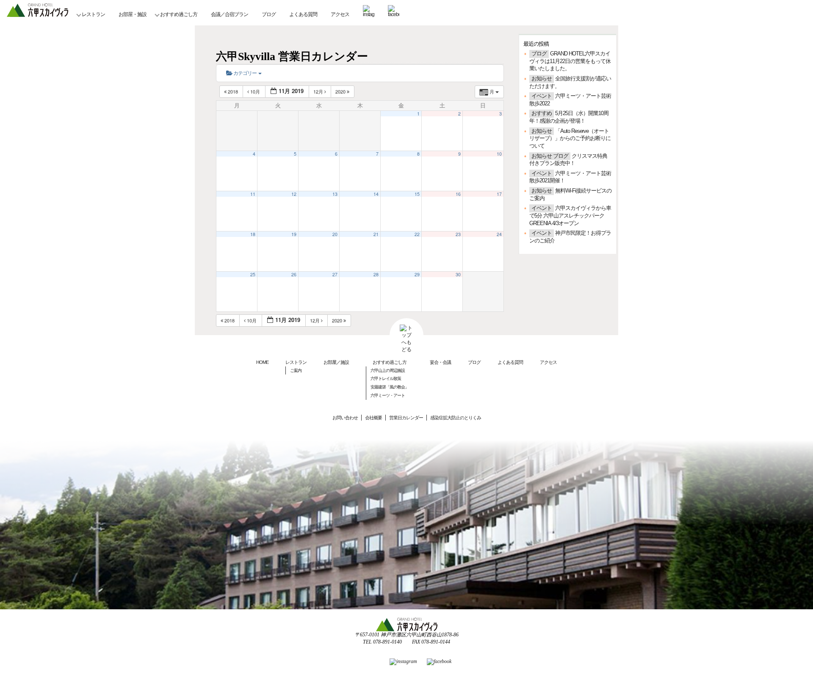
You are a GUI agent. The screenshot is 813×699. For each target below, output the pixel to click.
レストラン (93, 14)
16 (458, 194)
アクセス (340, 14)
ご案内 (295, 370)
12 (293, 194)
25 (252, 274)
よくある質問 (303, 14)
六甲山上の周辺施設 (388, 370)
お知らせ (541, 79)
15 (417, 194)
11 (252, 194)
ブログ (269, 14)
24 (499, 234)
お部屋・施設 (133, 14)
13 (334, 194)
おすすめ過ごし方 (178, 14)
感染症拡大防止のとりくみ (455, 417)
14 (376, 194)
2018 (233, 91)
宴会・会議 (440, 362)
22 (417, 234)
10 (499, 154)
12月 (318, 91)
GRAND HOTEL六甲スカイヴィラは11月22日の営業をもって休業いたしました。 (570, 61)
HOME (262, 362)
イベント (541, 96)
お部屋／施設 (336, 362)
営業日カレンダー (406, 417)
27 (334, 274)
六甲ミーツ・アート (388, 395)
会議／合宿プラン (229, 14)
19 (293, 234)
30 (458, 274)
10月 (255, 91)
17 (499, 194)
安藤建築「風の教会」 (390, 387)
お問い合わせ (345, 417)
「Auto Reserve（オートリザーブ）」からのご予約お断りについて (570, 138)
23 (458, 234)
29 (417, 274)
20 (334, 234)
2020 (341, 91)
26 (293, 274)
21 (376, 234)
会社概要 (373, 417)
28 (376, 274)
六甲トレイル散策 (386, 378)
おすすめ (541, 113)
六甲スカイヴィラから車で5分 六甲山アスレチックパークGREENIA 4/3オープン (570, 215)
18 (252, 234)
